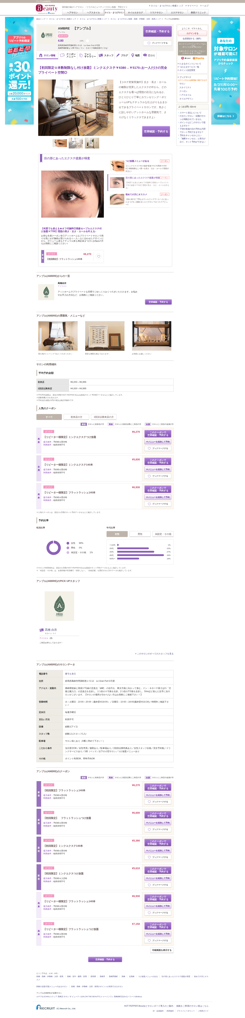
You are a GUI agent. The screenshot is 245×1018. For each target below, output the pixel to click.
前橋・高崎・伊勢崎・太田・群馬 (49, 976)
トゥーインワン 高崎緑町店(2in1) (114, 997)
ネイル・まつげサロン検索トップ (167, 5)
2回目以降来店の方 (104, 417)
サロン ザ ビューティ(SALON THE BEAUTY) (82, 997)
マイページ (192, 5)
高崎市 (102, 976)
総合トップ (40, 19)
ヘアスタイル (93, 12)
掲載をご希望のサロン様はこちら (192, 1006)
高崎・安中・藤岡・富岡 (77, 976)
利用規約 (170, 1011)
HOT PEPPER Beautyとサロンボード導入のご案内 (148, 1006)
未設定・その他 (163, 534)
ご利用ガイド (203, 1011)
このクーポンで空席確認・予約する (157, 433)
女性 (117, 534)
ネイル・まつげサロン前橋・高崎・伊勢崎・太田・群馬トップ (135, 19)
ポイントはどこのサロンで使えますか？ (192, 124)
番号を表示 (70, 674)
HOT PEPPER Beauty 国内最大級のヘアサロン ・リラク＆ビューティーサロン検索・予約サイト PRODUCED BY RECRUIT (47, 9)
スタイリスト (185, 87)
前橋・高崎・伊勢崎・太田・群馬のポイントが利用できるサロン (97, 986)
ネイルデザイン (186, 98)
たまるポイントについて (190, 63)
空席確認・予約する (157, 31)
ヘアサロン (72, 12)
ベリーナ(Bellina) (135, 997)
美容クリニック (198, 12)
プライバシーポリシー (186, 1011)
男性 (140, 534)
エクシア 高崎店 (56, 997)
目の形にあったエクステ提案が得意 (176, 976)
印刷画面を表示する (162, 950)
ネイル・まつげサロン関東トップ (93, 19)
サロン (182, 83)
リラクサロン (156, 12)
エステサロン (177, 12)
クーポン (183, 91)
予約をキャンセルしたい (190, 135)
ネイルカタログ (135, 12)
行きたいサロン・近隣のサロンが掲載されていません (192, 117)
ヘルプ (205, 5)
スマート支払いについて (190, 112)
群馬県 (93, 976)
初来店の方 (76, 417)
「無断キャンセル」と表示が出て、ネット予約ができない (192, 140)
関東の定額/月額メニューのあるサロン (51, 986)
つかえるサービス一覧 (189, 67)
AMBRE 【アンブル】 (75, 28)
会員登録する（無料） (192, 38)
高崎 (123, 976)
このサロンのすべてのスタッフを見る (155, 653)
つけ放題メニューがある (148, 976)
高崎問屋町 (113, 976)
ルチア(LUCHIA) (43, 997)
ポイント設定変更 (187, 70)
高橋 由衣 (51, 629)
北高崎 (131, 976)
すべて (49, 417)
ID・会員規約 (158, 1011)
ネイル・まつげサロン (114, 12)
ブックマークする (160, 43)
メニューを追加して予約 (159, 442)
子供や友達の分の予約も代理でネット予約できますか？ (192, 130)
